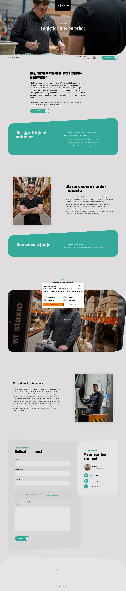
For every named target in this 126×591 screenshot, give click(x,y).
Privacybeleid (79, 285)
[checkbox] (44, 297)
